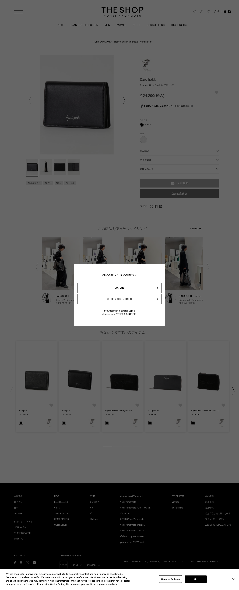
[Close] (233, 579)
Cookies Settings (170, 579)
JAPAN (119, 287)
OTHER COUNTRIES (119, 299)
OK (195, 579)
